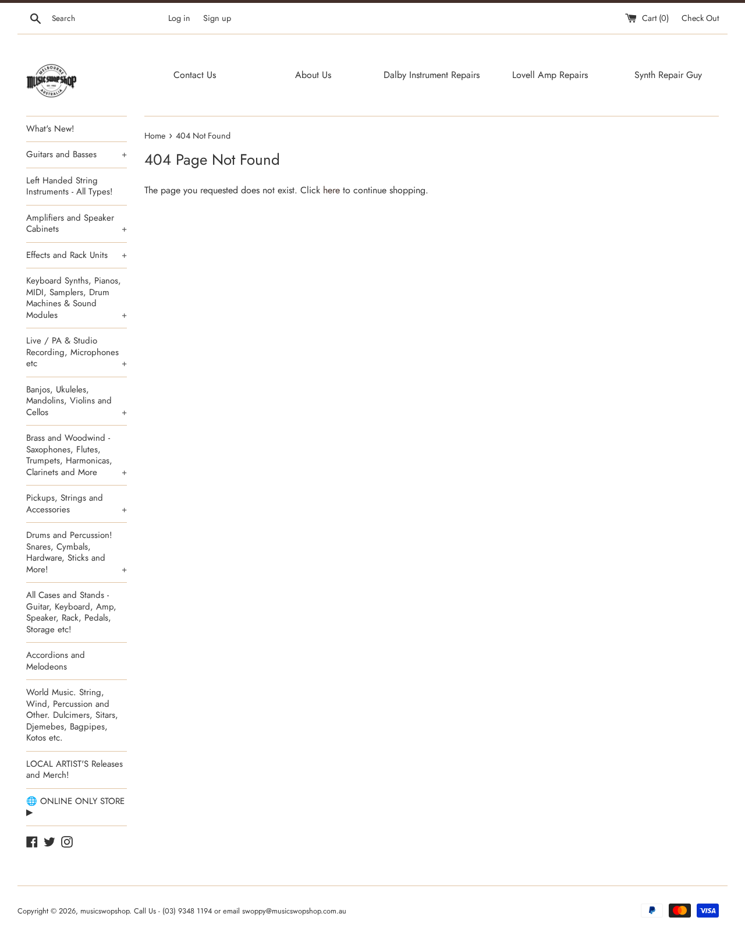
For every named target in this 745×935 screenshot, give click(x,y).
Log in (179, 18)
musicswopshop (104, 910)
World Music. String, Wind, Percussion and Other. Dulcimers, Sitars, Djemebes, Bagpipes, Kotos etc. (72, 715)
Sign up (217, 18)
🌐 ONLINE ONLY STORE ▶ (75, 807)
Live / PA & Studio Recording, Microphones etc (76, 352)
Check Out (700, 18)
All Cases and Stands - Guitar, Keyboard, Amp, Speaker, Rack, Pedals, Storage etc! (71, 612)
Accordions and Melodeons (55, 661)
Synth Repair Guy (668, 75)
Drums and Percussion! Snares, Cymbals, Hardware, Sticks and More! (76, 552)
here (331, 190)
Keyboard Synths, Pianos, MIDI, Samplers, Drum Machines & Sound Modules (76, 297)
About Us (313, 75)
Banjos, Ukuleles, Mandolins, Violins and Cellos (76, 401)
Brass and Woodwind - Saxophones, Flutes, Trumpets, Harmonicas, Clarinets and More (76, 455)
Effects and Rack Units (76, 255)
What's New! (50, 128)
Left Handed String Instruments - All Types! (69, 186)
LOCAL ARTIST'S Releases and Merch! (74, 769)
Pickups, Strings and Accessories (76, 503)
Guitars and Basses (76, 154)
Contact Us (194, 75)
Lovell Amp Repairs (550, 75)
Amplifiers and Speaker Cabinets (76, 223)
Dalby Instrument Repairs (432, 75)
